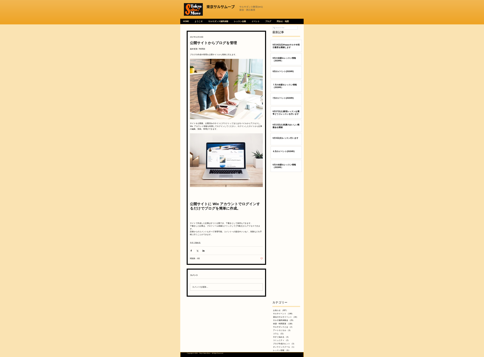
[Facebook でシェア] (191, 250)
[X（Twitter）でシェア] (197, 250)
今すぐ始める (195, 243)
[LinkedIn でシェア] (203, 250)
